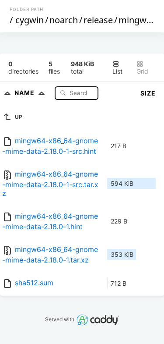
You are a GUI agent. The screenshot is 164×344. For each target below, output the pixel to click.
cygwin (29, 20)
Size (148, 93)
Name (25, 92)
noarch (63, 20)
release (98, 20)
